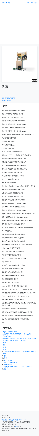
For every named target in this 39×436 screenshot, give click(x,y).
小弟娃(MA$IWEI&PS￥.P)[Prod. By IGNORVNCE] (19, 367)
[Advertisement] (19, 24)
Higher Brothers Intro (10, 332)
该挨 (4, 347)
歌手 (32, 3)
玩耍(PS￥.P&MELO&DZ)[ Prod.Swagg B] (17, 334)
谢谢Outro (7, 369)
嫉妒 (4, 345)
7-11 (4, 343)
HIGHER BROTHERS (8, 98)
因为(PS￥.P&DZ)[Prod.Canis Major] (15, 340)
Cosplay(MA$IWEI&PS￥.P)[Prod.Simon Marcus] (20, 351)
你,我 (5, 358)
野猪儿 (5, 353)
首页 (28, 3)
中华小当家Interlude (10, 362)
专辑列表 (11, 420)
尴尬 (4, 349)
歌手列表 (4, 420)
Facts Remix (7, 336)
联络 (16, 420)
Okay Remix (8, 360)
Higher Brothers (7, 100)
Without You (8, 364)
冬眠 (5, 356)
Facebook (22, 420)
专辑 (36, 3)
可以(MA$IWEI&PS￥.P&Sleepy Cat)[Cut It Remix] (19, 338)
